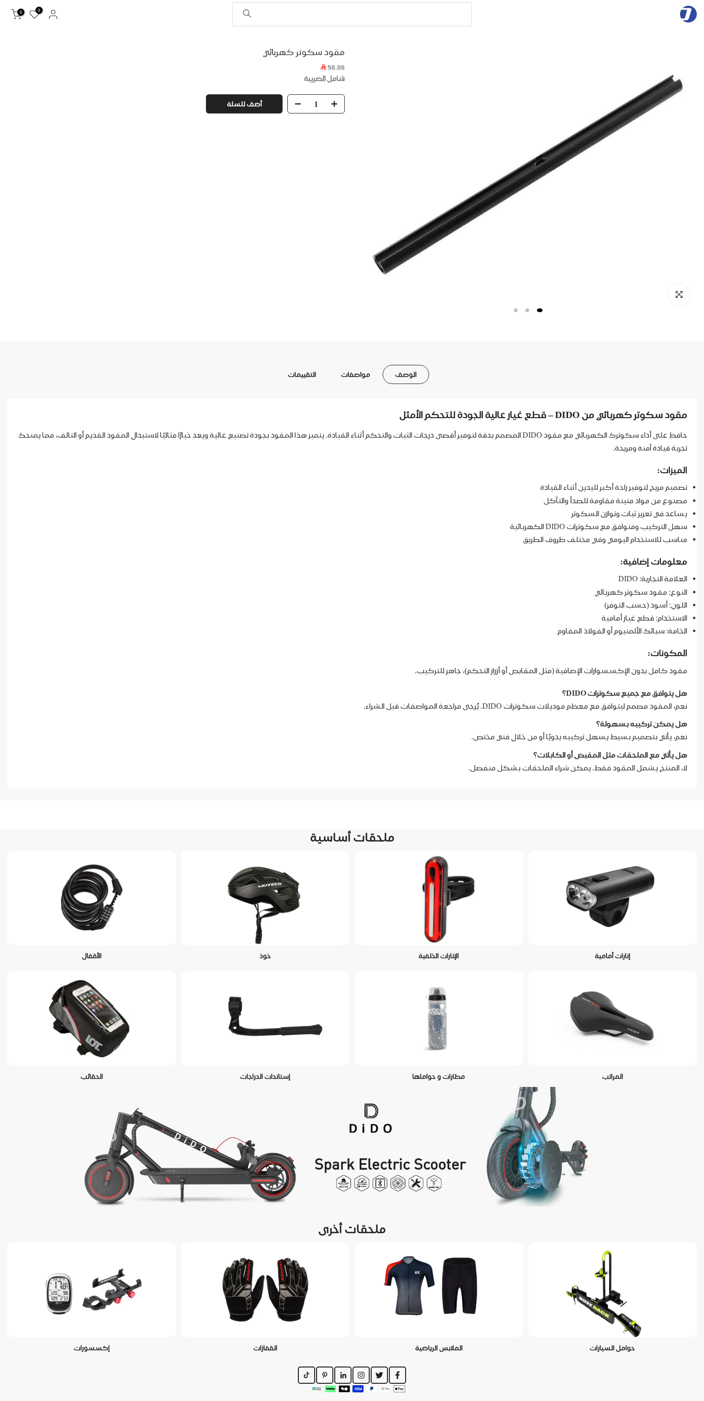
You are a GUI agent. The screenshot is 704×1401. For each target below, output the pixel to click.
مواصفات (355, 374)
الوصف (406, 374)
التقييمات (302, 374)
